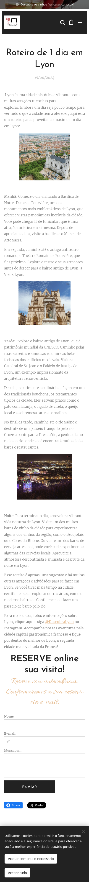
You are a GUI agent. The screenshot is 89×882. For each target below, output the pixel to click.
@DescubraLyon (59, 622)
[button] (62, 22)
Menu (80, 22)
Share (15, 805)
